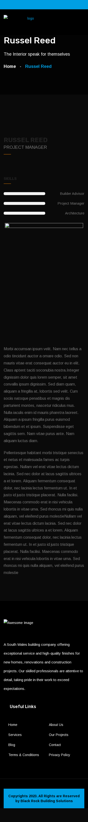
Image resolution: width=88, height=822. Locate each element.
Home (11, 66)
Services (15, 735)
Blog (11, 745)
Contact (55, 745)
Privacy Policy (59, 755)
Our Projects (58, 735)
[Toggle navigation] (81, 22)
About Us (56, 725)
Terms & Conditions (23, 755)
